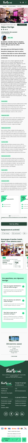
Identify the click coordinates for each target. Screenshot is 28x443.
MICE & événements (20, 391)
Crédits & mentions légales (14, 431)
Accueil (5, 6)
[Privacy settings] (2, 440)
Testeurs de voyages (20, 405)
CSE (16, 388)
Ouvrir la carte (22, 24)
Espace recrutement (20, 403)
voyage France (12, 6)
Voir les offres (14, 224)
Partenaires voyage (6, 401)
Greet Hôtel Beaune (6, 261)
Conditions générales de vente (14, 433)
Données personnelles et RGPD (14, 436)
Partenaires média (6, 403)
